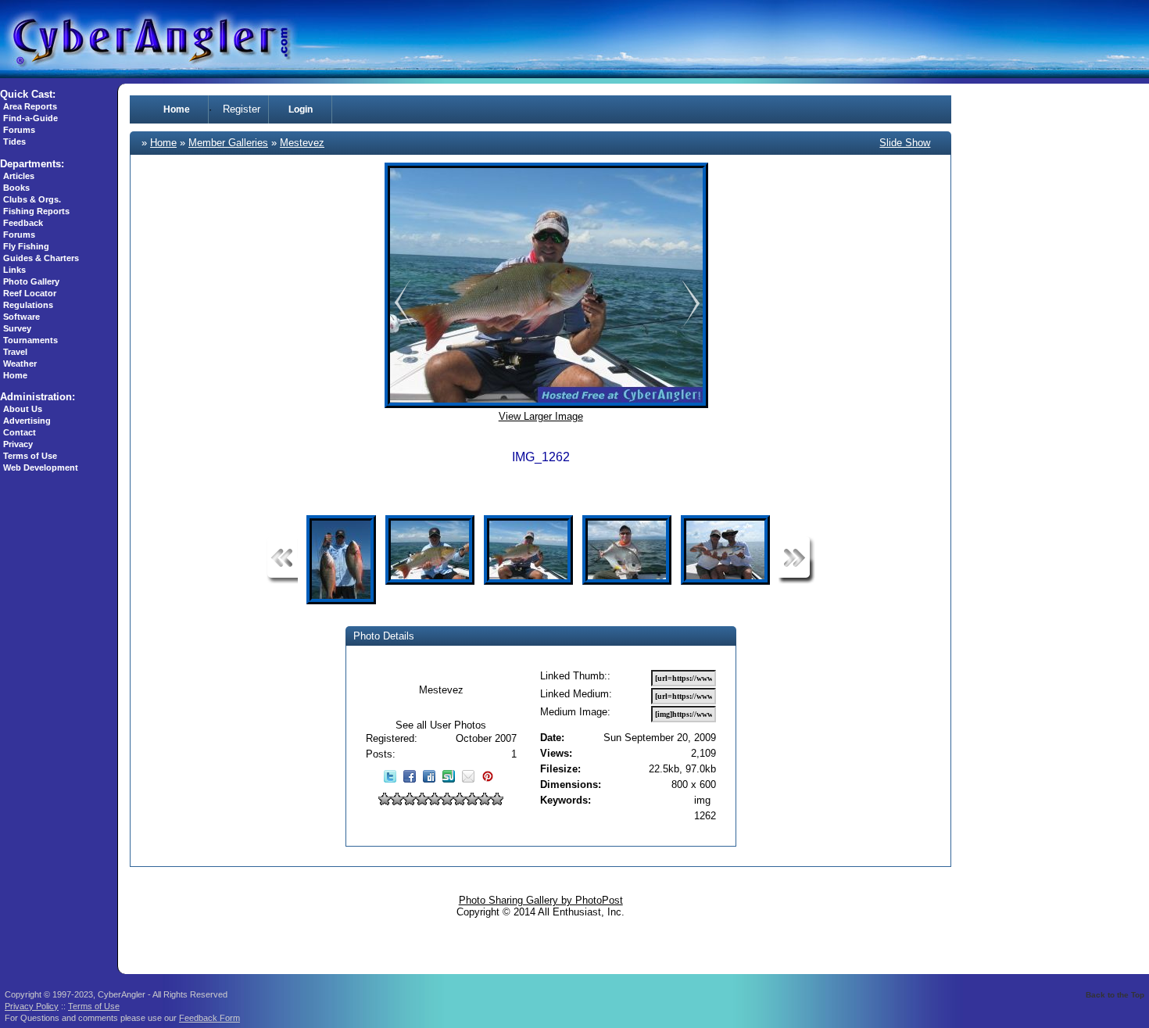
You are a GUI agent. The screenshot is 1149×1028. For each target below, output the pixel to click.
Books (16, 187)
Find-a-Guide (30, 118)
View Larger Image (541, 416)
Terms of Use (30, 455)
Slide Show (904, 143)
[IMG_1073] (691, 324)
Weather (20, 363)
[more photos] (282, 580)
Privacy (18, 444)
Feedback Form (209, 1018)
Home (15, 375)
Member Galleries (228, 143)
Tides (14, 141)
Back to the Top (1115, 994)
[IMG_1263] (400, 324)
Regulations (28, 305)
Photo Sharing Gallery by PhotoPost (541, 900)
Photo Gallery (31, 281)
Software (21, 316)
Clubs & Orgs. (32, 199)
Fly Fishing (26, 246)
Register (241, 109)
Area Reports (30, 106)
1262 (705, 816)
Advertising (27, 420)
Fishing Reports (36, 211)
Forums (19, 129)
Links (14, 269)
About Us (22, 409)
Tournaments (30, 340)
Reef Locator (29, 293)
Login (300, 109)
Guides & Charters (41, 258)
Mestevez (302, 143)
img (702, 800)
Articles (18, 176)
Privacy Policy (32, 1006)
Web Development (40, 467)
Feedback (23, 222)
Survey (17, 328)
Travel (15, 351)
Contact (19, 432)
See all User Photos (441, 725)
